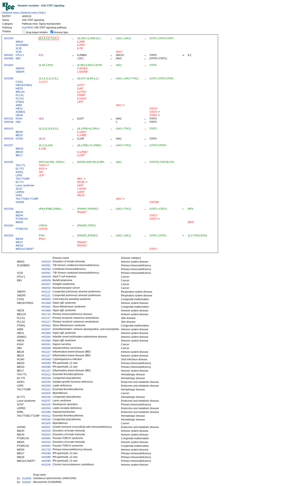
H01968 (46, 303)
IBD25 (19, 135)
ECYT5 (20, 168)
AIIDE (19, 105)
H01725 (46, 314)
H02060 (46, 408)
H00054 (46, 288)
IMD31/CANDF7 (25, 248)
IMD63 (19, 41)
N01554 (8, 38)
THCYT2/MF (23, 178)
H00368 (46, 359)
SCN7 (19, 188)
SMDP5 (20, 71)
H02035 (46, 382)
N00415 (8, 128)
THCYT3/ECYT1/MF (27, 198)
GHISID (20, 202)
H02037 (46, 400)
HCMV (19, 138)
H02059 (46, 385)
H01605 (46, 393)
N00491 (8, 55)
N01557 (8, 145)
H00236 (46, 378)
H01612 (46, 374)
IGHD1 (19, 172)
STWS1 (20, 101)
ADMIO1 (20, 111)
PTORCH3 (22, 218)
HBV (18, 122)
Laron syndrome (25, 185)
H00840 (46, 438)
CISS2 (19, 81)
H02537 (46, 329)
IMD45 (19, 212)
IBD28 (19, 132)
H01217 (46, 318)
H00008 (46, 280)
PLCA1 (20, 95)
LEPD (19, 175)
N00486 (8, 58)
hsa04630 (27, 27)
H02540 (46, 336)
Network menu (11, 12)
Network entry (29, 12)
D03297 (26, 482)
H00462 (46, 306)
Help (41, 12)
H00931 (46, 427)
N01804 (8, 65)
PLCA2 (20, 98)
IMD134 (20, 91)
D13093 (26, 478)
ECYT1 (20, 182)
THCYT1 (20, 165)
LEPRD (20, 192)
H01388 (46, 412)
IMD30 (19, 152)
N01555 (8, 162)
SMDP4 (20, 68)
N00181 (8, 118)
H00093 (46, 269)
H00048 (46, 348)
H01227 (46, 351)
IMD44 (19, 215)
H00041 (46, 344)
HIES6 (19, 115)
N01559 (8, 235)
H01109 (46, 464)
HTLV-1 (20, 55)
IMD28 (19, 245)
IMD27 (19, 242)
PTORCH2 (22, 228)
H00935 (46, 299)
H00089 (46, 363)
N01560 (8, 225)
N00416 (8, 138)
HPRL (19, 195)
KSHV (19, 118)
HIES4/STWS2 (24, 85)
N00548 (8, 122)
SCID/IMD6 (22, 45)
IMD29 (19, 148)
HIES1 (19, 108)
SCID (19, 48)
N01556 (8, 78)
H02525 (46, 261)
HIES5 (19, 88)
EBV (18, 58)
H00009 (46, 276)
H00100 (46, 404)
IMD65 (19, 222)
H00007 (46, 284)
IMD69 (19, 238)
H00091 (46, 265)
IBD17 (19, 155)
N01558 (8, 208)
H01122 (46, 291)
